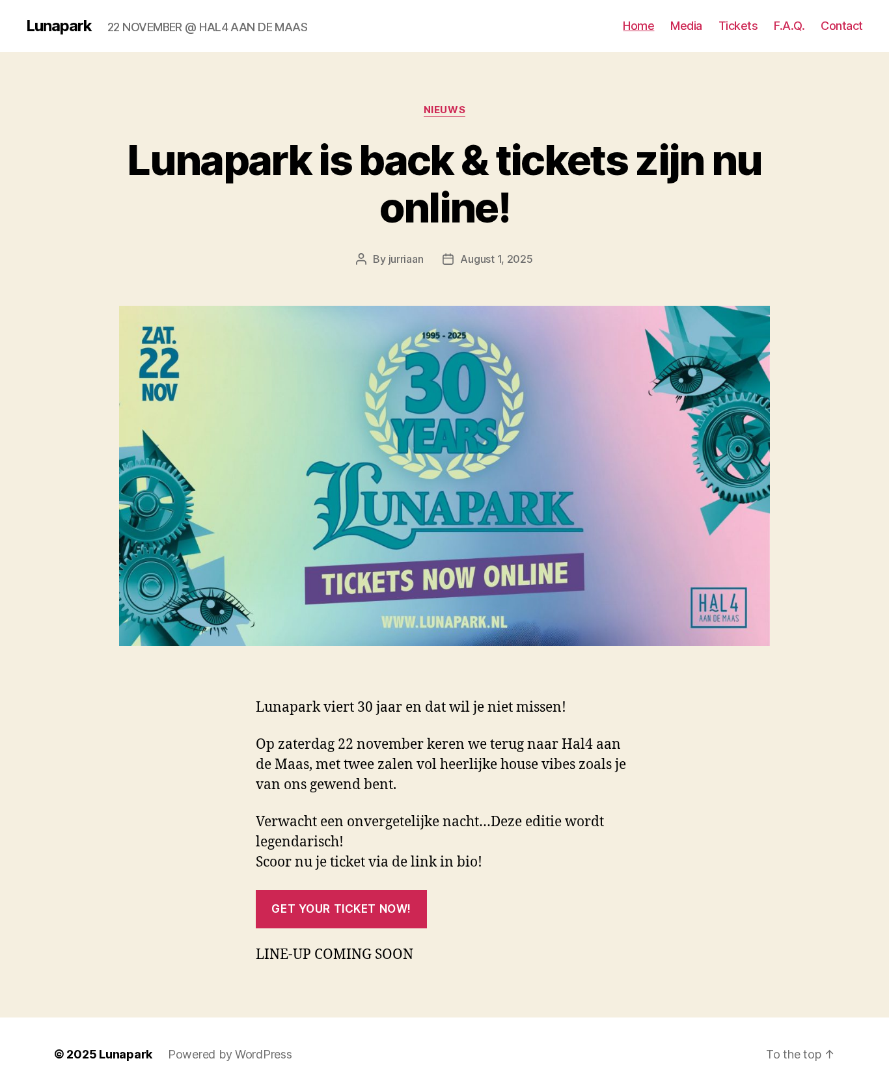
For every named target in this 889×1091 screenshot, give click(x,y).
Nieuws (444, 110)
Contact (842, 26)
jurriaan (406, 258)
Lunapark (59, 26)
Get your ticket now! (341, 908)
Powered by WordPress (230, 1054)
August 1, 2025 (496, 258)
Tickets (738, 26)
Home (638, 26)
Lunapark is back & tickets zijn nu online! (444, 183)
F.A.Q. (789, 26)
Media (686, 26)
